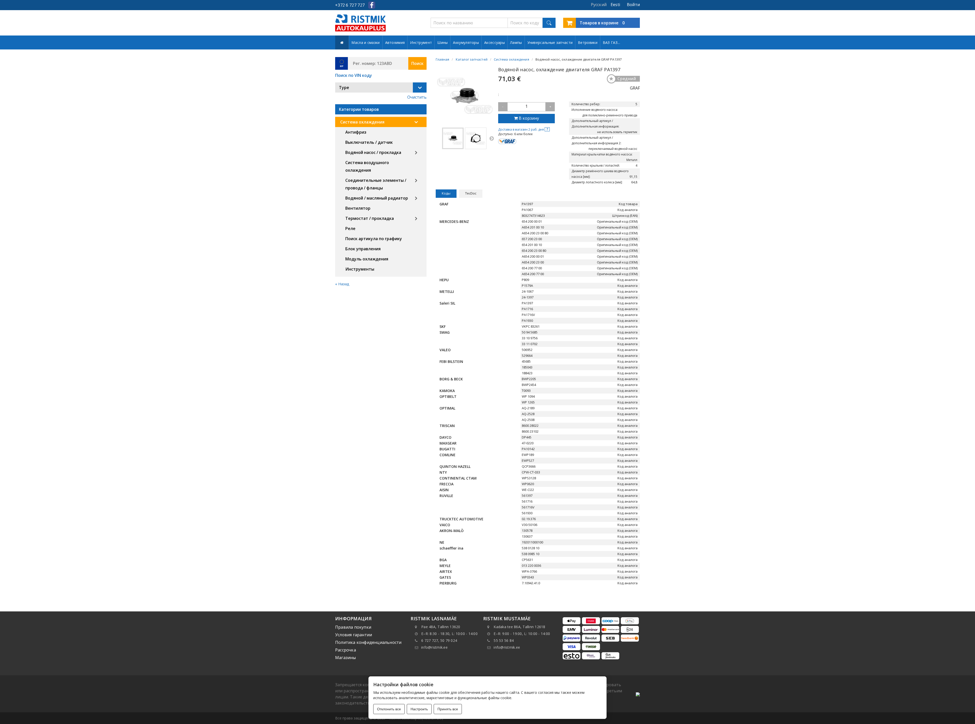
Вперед (491, 138)
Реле (350, 228)
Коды (446, 193)
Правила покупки (353, 627)
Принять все (447, 709)
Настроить (419, 709)
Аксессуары (494, 42)
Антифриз (355, 132)
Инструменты (359, 269)
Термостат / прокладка (369, 218)
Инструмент (421, 42)
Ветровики (587, 42)
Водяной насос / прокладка (373, 152)
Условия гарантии (353, 635)
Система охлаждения (362, 122)
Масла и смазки (365, 42)
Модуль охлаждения (366, 259)
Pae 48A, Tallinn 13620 (440, 626)
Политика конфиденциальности (368, 642)
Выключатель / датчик (369, 142)
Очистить (417, 97)
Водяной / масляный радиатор (376, 198)
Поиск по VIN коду (353, 75)
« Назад (342, 283)
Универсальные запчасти (550, 42)
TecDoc (470, 193)
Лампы (516, 42)
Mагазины (345, 657)
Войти (633, 4)
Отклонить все (389, 709)
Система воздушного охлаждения (367, 166)
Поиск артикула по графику (373, 238)
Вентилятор (357, 208)
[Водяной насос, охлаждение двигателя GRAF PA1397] (452, 138)
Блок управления (363, 249)
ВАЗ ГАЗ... (611, 42)
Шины (442, 42)
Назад (438, 138)
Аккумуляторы (466, 42)
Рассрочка (345, 650)
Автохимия (395, 42)
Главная (442, 59)
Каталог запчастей (472, 59)
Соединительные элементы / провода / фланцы (375, 184)
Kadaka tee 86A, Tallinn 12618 (519, 626)
